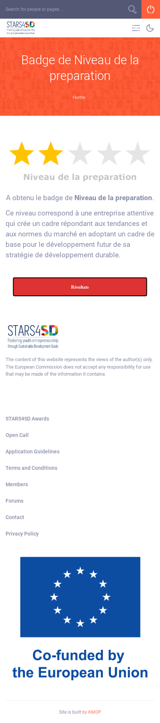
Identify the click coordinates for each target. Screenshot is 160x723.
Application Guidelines (33, 451)
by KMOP (91, 712)
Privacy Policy (22, 534)
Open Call (17, 435)
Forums (14, 501)
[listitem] (80, 367)
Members (17, 484)
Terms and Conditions (31, 468)
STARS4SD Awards (27, 419)
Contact (15, 517)
